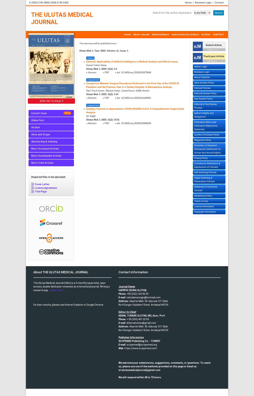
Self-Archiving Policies (205, 172)
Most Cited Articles (42, 162)
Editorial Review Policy (205, 93)
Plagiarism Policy (202, 140)
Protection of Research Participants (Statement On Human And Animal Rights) (207, 149)
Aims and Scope (40, 134)
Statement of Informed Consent (205, 188)
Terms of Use (201, 201)
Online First (37, 120)
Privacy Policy (201, 158)
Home (189, 2)
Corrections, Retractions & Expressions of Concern (207, 165)
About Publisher (202, 77)
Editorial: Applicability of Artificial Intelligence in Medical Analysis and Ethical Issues (132, 61)
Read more (57, 290)
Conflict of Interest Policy (206, 134)
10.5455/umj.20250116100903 (136, 98)
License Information (204, 206)
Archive (206, 34)
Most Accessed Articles (45, 148)
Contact (219, 2)
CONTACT (218, 34)
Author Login (200, 66)
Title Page (41, 191)
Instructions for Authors (185, 34)
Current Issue (50, 113)
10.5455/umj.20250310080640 (136, 123)
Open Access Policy (204, 82)
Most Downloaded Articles (46, 155)
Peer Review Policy (203, 98)
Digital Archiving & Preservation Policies (204, 179)
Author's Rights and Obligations (204, 115)
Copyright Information (205, 212)
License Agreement (46, 188)
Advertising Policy (203, 195)
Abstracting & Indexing (44, 141)
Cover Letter (42, 184)
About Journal (141, 34)
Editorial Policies (202, 88)
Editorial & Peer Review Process (205, 106)
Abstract (92, 72)
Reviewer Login (204, 2)
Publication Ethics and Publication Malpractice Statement (206, 126)
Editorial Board (160, 34)
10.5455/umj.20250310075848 (136, 72)
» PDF (106, 72)
